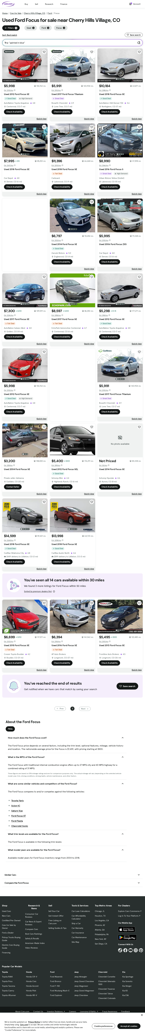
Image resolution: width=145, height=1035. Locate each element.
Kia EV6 (125, 995)
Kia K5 (125, 990)
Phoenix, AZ (100, 925)
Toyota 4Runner (9, 995)
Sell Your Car (53, 911)
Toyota (5, 972)
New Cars (6, 916)
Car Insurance (78, 932)
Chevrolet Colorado (107, 998)
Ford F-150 (55, 986)
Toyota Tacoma (8, 986)
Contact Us (38, 1011)
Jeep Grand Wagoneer (84, 990)
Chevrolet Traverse (106, 989)
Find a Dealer (8, 932)
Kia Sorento (127, 981)
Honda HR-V (31, 995)
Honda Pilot (31, 990)
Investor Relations (55, 1011)
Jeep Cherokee (81, 995)
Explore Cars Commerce (129, 911)
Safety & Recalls (32, 938)
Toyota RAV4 (7, 976)
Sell (36, 4)
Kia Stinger (127, 986)
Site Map (75, 942)
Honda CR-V (31, 976)
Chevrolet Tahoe (105, 993)
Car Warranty (77, 928)
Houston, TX (100, 916)
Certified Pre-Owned (11, 920)
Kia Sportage (127, 976)
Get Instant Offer (55, 916)
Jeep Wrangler (80, 976)
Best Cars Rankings (33, 934)
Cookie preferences (103, 1026)
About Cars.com (22, 1011)
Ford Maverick (56, 976)
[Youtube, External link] (131, 950)
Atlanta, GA (100, 929)
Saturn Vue (17, 810)
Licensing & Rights (88, 1011)
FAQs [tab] (10, 729)
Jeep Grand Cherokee (84, 981)
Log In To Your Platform (128, 916)
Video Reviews (31, 948)
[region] (72, 1023)
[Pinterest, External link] (141, 950)
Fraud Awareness (109, 1011)
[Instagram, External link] (136, 950)
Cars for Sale (15, 13)
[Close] (142, 1015)
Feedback (125, 1011)
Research (49, 4)
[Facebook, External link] (125, 950)
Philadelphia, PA (101, 934)
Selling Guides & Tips (57, 928)
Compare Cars (31, 929)
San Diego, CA (101, 943)
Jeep (76, 972)
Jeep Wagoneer (81, 986)
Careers (72, 1011)
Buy (26, 4)
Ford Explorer (56, 995)
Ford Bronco (55, 981)
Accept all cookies (129, 1026)
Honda (29, 972)
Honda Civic (31, 981)
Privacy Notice (34, 1022)
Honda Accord (32, 986)
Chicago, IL (100, 911)
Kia (123, 972)
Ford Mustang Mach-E (60, 990)
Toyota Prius (7, 981)
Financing (6, 952)
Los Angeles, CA (102, 920)
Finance (63, 4)
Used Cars (6, 911)
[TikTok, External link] (120, 950)
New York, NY (100, 939)
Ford (50, 13)
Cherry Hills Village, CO (34, 13)
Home (5, 13)
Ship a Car (76, 923)
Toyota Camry (8, 990)
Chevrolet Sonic (19, 826)
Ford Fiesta (17, 820)
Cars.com (24, 1024)
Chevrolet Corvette (106, 976)
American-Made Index (35, 943)
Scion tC (15, 805)
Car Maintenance (79, 937)
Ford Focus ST (18, 815)
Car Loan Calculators (81, 911)
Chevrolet (102, 972)
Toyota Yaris (17, 800)
